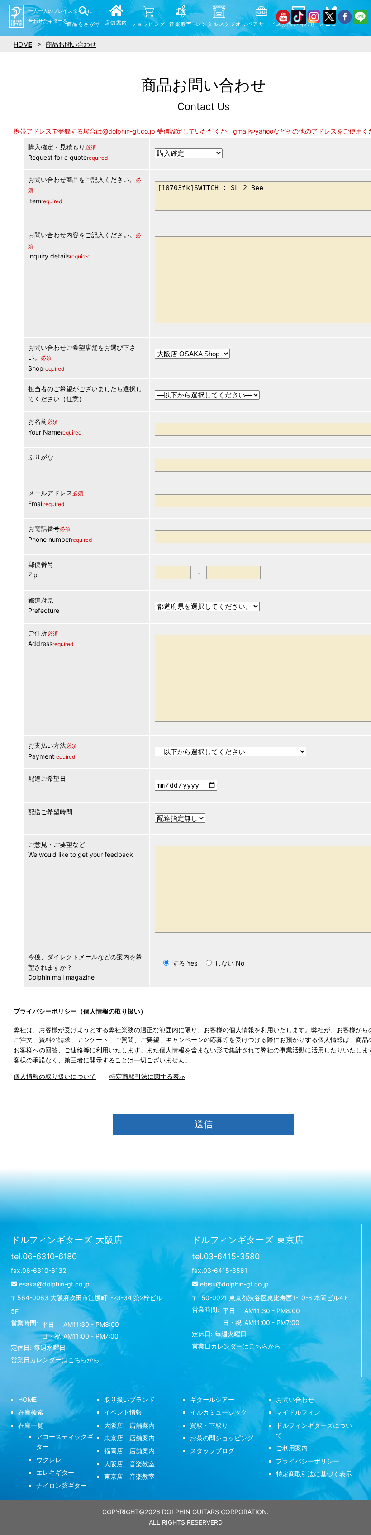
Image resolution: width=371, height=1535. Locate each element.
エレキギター (55, 1472)
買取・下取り (209, 1425)
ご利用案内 (292, 1448)
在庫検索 (30, 1412)
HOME (27, 1399)
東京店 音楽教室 (129, 1476)
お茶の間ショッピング (221, 1438)
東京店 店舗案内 (129, 1438)
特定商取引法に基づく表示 (314, 1474)
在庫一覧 (30, 1425)
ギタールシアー (212, 1399)
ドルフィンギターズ (67, 1239)
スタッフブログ (212, 1450)
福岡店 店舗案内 (129, 1450)
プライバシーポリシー (307, 1461)
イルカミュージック (218, 1412)
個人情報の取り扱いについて (55, 1076)
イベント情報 (123, 1412)
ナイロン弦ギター (61, 1485)
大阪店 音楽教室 (129, 1464)
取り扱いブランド (129, 1399)
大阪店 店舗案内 (129, 1425)
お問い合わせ (295, 1399)
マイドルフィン (298, 1412)
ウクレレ (49, 1459)
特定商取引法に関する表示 (147, 1076)
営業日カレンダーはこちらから (55, 1359)
